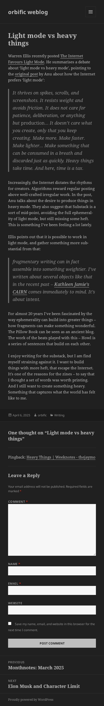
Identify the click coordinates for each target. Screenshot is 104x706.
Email (14, 583)
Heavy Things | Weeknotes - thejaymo (61, 457)
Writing (59, 415)
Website (15, 603)
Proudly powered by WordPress (30, 699)
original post (26, 73)
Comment (18, 501)
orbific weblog (28, 12)
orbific (42, 415)
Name (14, 564)
